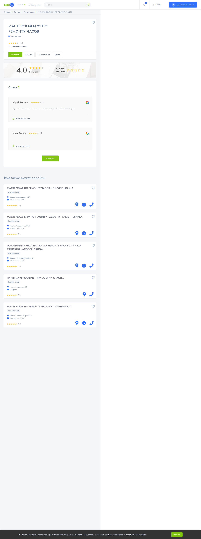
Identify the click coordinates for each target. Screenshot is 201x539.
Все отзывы (50, 158)
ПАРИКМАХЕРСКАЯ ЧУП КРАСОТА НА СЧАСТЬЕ (35, 278)
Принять (177, 534)
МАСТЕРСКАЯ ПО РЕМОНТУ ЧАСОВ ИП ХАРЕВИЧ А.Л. (39, 306)
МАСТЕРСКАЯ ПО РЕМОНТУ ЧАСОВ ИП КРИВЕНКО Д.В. (40, 188)
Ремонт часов (13, 192)
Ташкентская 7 (16, 36)
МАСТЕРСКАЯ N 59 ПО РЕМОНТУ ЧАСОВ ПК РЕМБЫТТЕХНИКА (45, 217)
